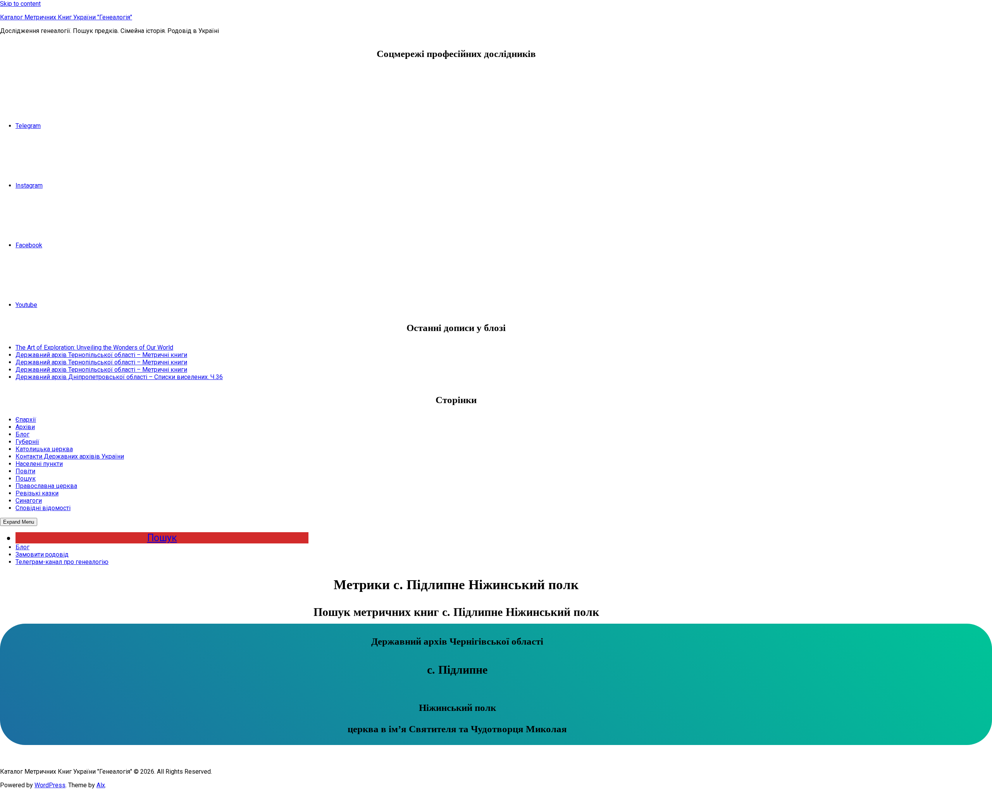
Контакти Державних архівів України (70, 456)
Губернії (27, 441)
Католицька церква (44, 449)
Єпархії (26, 419)
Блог (22, 434)
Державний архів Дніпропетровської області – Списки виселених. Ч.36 (119, 377)
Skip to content (20, 3)
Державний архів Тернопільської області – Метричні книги (101, 355)
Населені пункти (39, 463)
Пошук (26, 478)
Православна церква (46, 486)
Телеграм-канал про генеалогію (62, 562)
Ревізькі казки (37, 493)
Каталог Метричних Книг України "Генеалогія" (66, 17)
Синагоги (29, 500)
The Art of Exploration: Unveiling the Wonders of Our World (94, 347)
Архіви (25, 427)
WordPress (49, 785)
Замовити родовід (42, 554)
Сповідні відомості (43, 508)
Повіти (25, 471)
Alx (100, 785)
